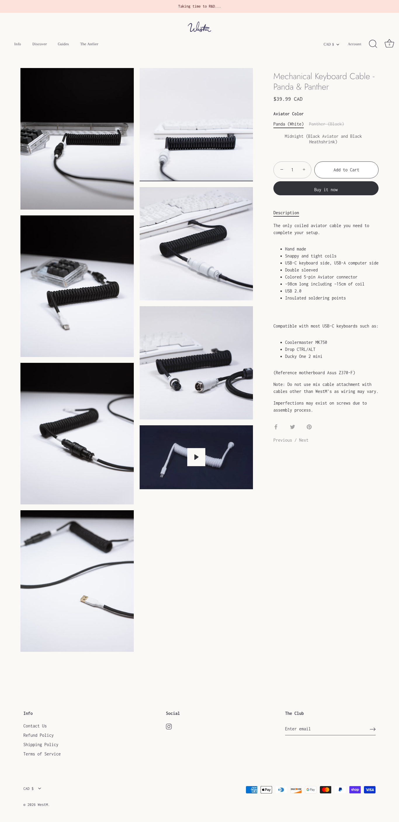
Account (354, 44)
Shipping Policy (40, 744)
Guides (63, 44)
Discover (39, 44)
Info (17, 44)
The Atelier (89, 44)
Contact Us (35, 725)
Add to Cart (346, 169)
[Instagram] (169, 725)
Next (303, 440)
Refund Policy (38, 735)
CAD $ (329, 44)
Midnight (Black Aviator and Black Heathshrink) (323, 139)
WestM (43, 804)
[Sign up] (373, 729)
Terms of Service (42, 753)
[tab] (289, 212)
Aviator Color (288, 113)
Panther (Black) (326, 123)
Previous (283, 440)
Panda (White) (288, 123)
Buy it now (326, 189)
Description (286, 212)
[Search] (373, 44)
